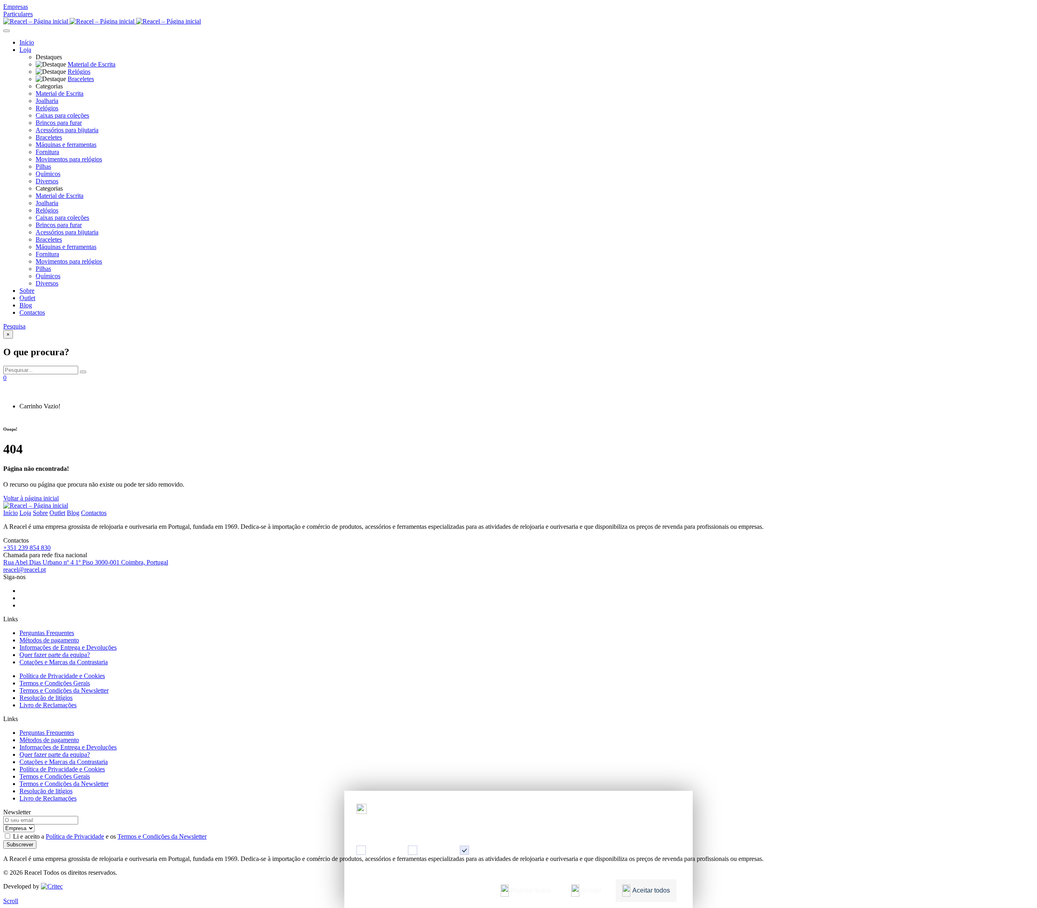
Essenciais (486, 850)
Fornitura (47, 151)
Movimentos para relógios (69, 159)
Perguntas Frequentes (46, 632)
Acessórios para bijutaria (67, 130)
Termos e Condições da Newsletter (64, 690)
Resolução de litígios (46, 697)
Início (26, 42)
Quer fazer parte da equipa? (54, 654)
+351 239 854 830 (27, 547)
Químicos (48, 173)
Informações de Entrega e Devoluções (68, 647)
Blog (25, 305)
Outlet (27, 297)
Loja (25, 49)
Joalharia (47, 100)
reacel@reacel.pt (24, 569)
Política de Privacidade (75, 836)
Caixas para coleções (62, 115)
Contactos (32, 312)
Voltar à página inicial (31, 498)
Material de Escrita (59, 93)
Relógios (47, 108)
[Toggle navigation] (6, 31)
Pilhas (43, 166)
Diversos (47, 181)
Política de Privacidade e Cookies (62, 675)
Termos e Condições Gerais (54, 683)
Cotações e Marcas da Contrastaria (63, 662)
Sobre (26, 290)
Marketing (434, 850)
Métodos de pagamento (49, 640)
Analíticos (383, 850)
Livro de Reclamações (48, 705)
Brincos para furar (59, 122)
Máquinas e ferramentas (66, 144)
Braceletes (49, 137)
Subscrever (19, 844)
